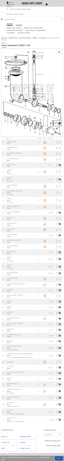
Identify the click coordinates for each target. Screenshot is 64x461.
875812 (8, 348)
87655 (8, 259)
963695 (8, 374)
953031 (8, 380)
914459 (8, 166)
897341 (8, 280)
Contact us (5, 442)
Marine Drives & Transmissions (36, 30)
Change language (50, 430)
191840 (8, 266)
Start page (4, 38)
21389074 (9, 336)
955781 (8, 385)
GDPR (3, 448)
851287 (8, 368)
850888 (8, 399)
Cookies (23, 442)
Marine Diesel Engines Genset (33, 28)
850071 (8, 160)
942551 (8, 331)
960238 (8, 342)
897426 (8, 236)
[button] (15, 28)
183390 (8, 285)
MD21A (35, 38)
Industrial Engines (24, 33)
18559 (8, 187)
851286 (8, 219)
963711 (8, 325)
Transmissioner (43, 38)
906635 (8, 253)
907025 (8, 274)
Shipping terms (25, 436)
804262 (8, 308)
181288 (8, 214)
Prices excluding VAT (53, 445)
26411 (8, 179)
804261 (8, 314)
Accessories (11, 33)
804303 (8, 193)
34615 (8, 200)
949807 (8, 412)
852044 (8, 419)
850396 (8, 391)
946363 (8, 231)
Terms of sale (25, 448)
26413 (8, 172)
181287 (8, 247)
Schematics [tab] (10, 25)
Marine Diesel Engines (14, 28)
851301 (8, 242)
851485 (8, 143)
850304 (8, 319)
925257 (8, 291)
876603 (8, 355)
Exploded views (13, 38)
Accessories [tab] (19, 25)
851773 (8, 404)
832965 (8, 302)
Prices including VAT (53, 441)
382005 (8, 225)
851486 (8, 149)
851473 (8, 155)
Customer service (7, 430)
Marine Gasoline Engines (15, 30)
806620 (8, 208)
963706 (8, 297)
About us (4, 436)
